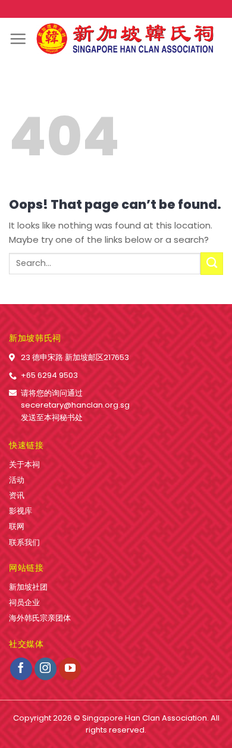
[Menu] (18, 38)
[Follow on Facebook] (21, 669)
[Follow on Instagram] (46, 669)
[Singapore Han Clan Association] (125, 39)
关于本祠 (24, 464)
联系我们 (24, 542)
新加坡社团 (28, 587)
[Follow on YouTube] (70, 669)
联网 (16, 526)
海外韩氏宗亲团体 (40, 618)
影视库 (20, 511)
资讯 (16, 495)
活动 (16, 480)
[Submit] (211, 263)
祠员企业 (24, 602)
